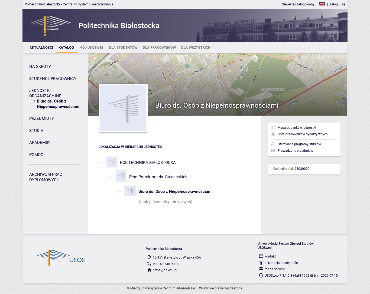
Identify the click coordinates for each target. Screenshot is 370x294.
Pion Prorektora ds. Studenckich (158, 176)
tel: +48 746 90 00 (166, 264)
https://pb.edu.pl (165, 270)
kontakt (270, 256)
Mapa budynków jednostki (297, 128)
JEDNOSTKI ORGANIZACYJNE (45, 93)
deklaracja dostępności (281, 263)
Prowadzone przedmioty (295, 151)
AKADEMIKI (39, 142)
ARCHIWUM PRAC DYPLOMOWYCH (45, 177)
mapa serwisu (275, 269)
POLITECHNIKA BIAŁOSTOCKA (148, 162)
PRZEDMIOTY (41, 118)
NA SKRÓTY (40, 66)
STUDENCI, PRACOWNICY (52, 78)
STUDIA (36, 130)
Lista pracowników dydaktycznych (303, 134)
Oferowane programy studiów (299, 144)
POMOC (36, 154)
